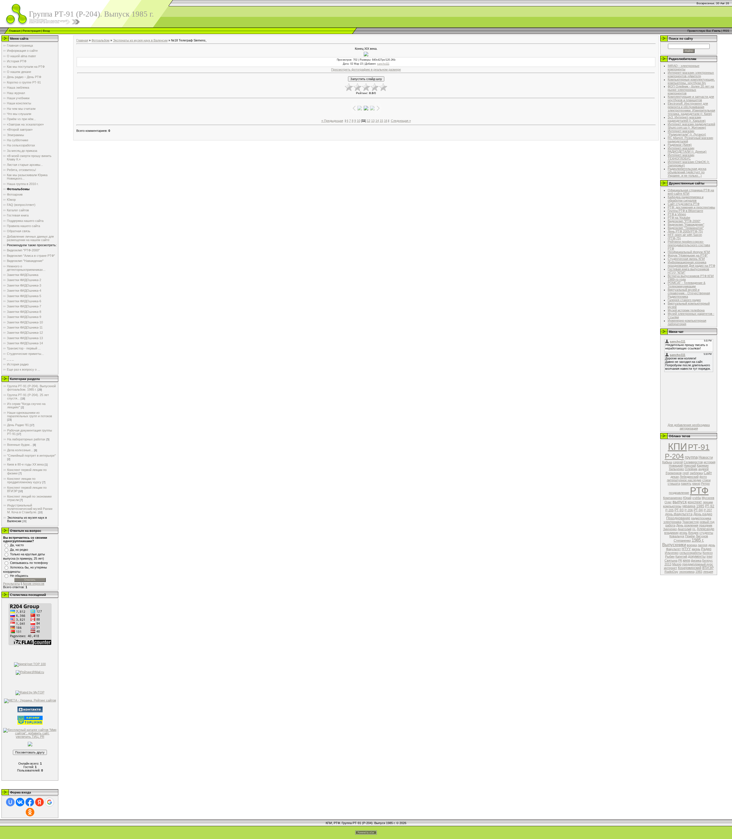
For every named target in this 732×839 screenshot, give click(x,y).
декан (675, 476)
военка (692, 545)
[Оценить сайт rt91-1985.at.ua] (30, 743)
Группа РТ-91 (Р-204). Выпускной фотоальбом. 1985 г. (31, 387)
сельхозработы (690, 552)
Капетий (681, 556)
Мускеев (708, 498)
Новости (706, 457)
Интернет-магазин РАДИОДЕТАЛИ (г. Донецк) (687, 149)
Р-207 (708, 510)
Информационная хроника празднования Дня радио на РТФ (691, 264)
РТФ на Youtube (679, 217)
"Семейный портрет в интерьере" (31, 455)
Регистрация (31, 30)
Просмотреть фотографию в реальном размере (366, 69)
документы (697, 556)
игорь (683, 532)
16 (385, 120)
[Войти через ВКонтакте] (20, 802)
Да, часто (17, 545)
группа (691, 457)
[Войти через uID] (10, 802)
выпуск (680, 502)
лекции (708, 502)
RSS (726, 30)
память (686, 483)
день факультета (679, 514)
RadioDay (671, 571)
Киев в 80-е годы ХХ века (25, 464)
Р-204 (674, 456)
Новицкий (676, 465)
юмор (696, 483)
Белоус (707, 560)
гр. (694, 529)
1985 (700, 506)
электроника (672, 522)
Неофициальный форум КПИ (689, 252)
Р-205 (669, 510)
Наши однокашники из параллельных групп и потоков (29, 414)
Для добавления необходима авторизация (689, 426)
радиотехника (701, 518)
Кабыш (667, 462)
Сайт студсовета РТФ (683, 204)
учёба (696, 498)
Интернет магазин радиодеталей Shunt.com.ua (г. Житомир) (691, 125)
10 (358, 120)
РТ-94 (698, 510)
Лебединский (689, 476)
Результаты (11, 583)
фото (703, 476)
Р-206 (689, 510)
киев (686, 560)
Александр (705, 529)
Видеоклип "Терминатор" (686, 228)
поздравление (679, 492)
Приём (690, 536)
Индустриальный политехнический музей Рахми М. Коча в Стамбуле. (29, 509)
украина (688, 506)
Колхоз (708, 552)
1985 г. (698, 540)
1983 (698, 571)
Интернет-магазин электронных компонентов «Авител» (691, 74)
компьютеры (672, 506)
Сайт (708, 473)
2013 (668, 564)
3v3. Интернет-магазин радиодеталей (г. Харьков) (687, 119)
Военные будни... (19, 444)
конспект (695, 502)
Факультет (673, 549)
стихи (706, 480)
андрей (703, 469)
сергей (678, 462)
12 (368, 120)
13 (373, 120)
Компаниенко (672, 498)
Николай (690, 465)
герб (686, 473)
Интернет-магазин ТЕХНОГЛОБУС (681, 156)
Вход (46, 30)
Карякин (703, 465)
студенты (706, 532)
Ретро (705, 483)
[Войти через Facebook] (29, 802)
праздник (705, 525)
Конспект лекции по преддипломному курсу (24, 480)
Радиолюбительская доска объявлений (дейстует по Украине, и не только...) (687, 172)
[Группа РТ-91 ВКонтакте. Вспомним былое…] (30, 709)
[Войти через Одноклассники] (30, 812)
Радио (706, 549)
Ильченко (672, 552)
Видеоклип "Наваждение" (686, 224)
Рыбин (670, 556)
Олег (668, 502)
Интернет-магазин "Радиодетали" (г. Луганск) (687, 132)
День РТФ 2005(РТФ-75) (685, 231)
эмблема (696, 473)
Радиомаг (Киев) (680, 144)
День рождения (687, 525)
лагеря (702, 545)
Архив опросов (33, 583)
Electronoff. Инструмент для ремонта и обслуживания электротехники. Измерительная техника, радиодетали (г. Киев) (691, 109)
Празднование (678, 518)
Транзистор (690, 522)
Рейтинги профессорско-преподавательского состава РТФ (689, 245)
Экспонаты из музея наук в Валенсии (140, 40)
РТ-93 (679, 510)
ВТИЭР (708, 568)
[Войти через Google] (49, 802)
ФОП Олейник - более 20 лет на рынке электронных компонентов (691, 90)
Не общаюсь (19, 575)
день (711, 545)
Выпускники (674, 544)
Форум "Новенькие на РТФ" (688, 255)
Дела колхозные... (20, 450)
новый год (707, 522)
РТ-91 (699, 447)
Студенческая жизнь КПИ (686, 259)
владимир (671, 532)
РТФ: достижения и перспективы (691, 207)
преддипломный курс (697, 564)
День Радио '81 (18, 425)
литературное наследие (684, 480)
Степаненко (682, 540)
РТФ (699, 490)
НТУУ (686, 549)
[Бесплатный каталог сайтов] (30, 733)
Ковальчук (676, 536)
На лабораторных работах (26, 439)
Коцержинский (689, 568)
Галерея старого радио (684, 300)
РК (680, 560)
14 (377, 120)
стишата (674, 483)
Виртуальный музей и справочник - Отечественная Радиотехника (689, 293)
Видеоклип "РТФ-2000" (684, 221)
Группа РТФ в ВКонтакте (685, 210)
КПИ (677, 446)
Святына (671, 560)
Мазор (676, 564)
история (709, 462)
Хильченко (676, 469)
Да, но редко (19, 549)
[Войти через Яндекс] (39, 802)
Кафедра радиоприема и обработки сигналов (685, 198)
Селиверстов (693, 462)
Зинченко (670, 529)
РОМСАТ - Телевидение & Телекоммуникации (686, 284)
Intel (709, 556)
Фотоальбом (101, 40)
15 (381, 120)
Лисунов (702, 536)
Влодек (693, 532)
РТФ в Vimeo (677, 214)
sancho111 (383, 63)
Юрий (687, 498)
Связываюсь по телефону (29, 562)
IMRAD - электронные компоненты (683, 67)
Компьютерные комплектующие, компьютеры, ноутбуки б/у (691, 81)
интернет (670, 568)
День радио (702, 514)
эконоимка (687, 571)
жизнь (696, 549)
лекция (708, 571)
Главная (14, 30)
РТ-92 (709, 506)
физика (696, 560)
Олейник (691, 469)
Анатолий (684, 529)
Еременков (674, 473)
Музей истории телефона (686, 310)
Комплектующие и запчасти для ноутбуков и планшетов (691, 98)
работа (670, 525)
